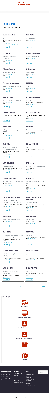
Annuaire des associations (24, 328)
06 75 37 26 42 (31, 239)
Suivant (43, 286)
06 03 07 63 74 (31, 223)
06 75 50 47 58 (8, 185)
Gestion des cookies (30, 385)
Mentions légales (30, 379)
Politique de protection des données (29, 382)
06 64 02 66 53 (31, 104)
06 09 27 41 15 (31, 188)
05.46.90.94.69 (31, 118)
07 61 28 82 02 (8, 170)
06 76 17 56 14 (8, 277)
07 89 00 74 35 (31, 259)
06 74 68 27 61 (31, 88)
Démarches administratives (24, 317)
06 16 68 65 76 (31, 133)
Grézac (21, 2)
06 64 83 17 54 (31, 170)
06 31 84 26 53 (8, 206)
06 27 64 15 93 (8, 242)
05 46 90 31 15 (8, 259)
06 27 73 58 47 (8, 102)
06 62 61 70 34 (8, 60)
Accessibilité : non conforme (30, 375)
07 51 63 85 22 (31, 59)
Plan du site (28, 377)
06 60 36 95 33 (8, 88)
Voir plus (6, 47)
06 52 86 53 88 (31, 275)
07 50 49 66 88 (31, 151)
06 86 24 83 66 (31, 40)
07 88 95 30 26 (8, 135)
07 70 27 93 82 (8, 154)
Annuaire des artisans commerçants (24, 338)
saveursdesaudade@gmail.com (13, 44)
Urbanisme (24, 359)
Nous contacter (24, 307)
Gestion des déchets (25, 349)
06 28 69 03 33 (8, 74)
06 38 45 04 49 (8, 222)
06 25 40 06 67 (8, 43)
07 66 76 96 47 (31, 74)
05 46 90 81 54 (31, 208)
